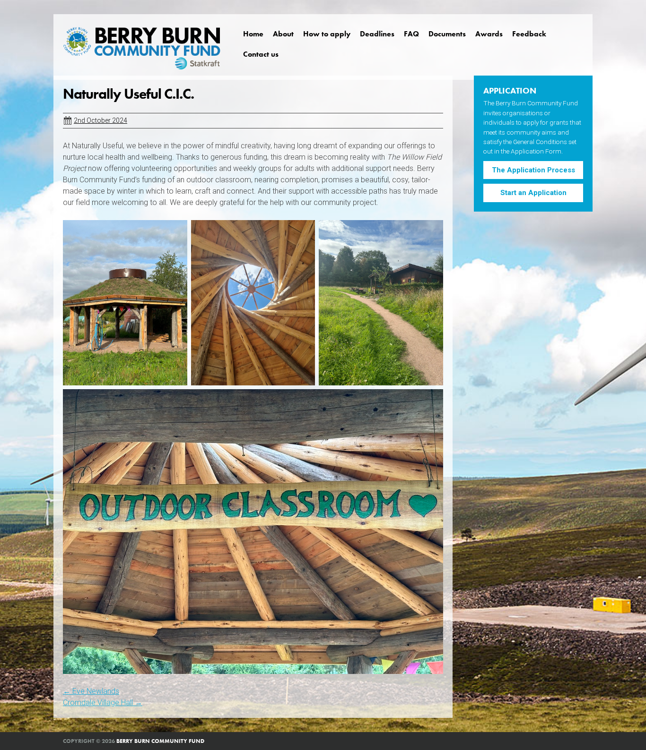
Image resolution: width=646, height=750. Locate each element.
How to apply (326, 34)
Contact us (261, 54)
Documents (447, 34)
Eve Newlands (91, 691)
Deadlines (377, 34)
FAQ (411, 34)
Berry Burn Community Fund (160, 741)
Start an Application (533, 192)
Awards (489, 34)
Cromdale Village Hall (102, 702)
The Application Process (533, 170)
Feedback (529, 34)
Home (253, 34)
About (283, 34)
